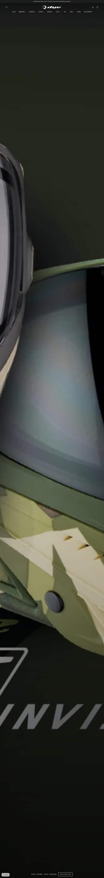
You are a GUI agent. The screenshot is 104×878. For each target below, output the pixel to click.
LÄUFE (58, 12)
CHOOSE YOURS (52, 874)
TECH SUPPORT (88, 12)
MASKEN (49, 12)
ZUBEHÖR (31, 12)
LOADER (41, 12)
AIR (65, 12)
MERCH (79, 12)
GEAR (71, 12)
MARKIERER (22, 12)
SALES (14, 12)
